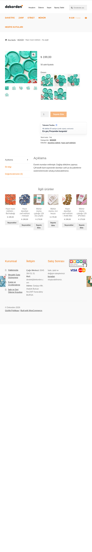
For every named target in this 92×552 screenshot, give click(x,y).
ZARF (21, 18)
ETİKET (31, 18)
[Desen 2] (60, 80)
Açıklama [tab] (9, 160)
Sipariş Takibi (59, 8)
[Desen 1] (47, 80)
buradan (51, 276)
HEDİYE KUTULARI (14, 27)
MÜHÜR (42, 18)
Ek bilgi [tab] (8, 167)
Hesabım (32, 8)
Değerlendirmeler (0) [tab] (14, 174)
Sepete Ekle (58, 114)
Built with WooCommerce (31, 311)
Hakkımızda (13, 270)
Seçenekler (11, 223)
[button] (33, 55)
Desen (43, 72)
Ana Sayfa (12, 40)
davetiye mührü (54, 143)
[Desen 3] (74, 80)
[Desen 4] (47, 94)
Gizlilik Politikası (12, 311)
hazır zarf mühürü (68, 143)
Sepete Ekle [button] (39, 226)
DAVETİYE (10, 18)
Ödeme (41, 8)
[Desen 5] (60, 94)
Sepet (49, 8)
